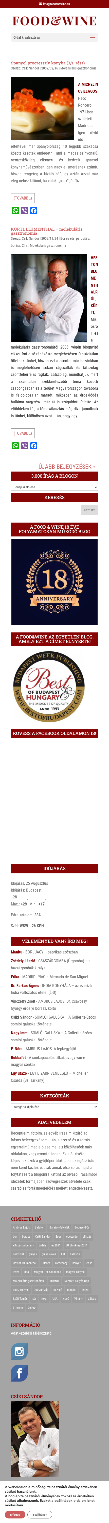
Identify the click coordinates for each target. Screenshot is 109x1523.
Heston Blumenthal (25, 1263)
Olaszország (41, 1290)
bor (15, 1236)
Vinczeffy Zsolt (23, 1001)
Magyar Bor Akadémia (47, 1272)
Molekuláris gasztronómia (78, 68)
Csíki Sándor (30, 68)
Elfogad (15, 1515)
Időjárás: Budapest (26, 890)
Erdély (42, 1245)
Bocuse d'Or (82, 1227)
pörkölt (71, 1290)
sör (34, 1298)
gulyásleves (49, 1254)
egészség (72, 1236)
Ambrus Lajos (21, 1227)
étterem (18, 1307)
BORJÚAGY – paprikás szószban (51, 952)
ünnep (31, 1307)
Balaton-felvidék (59, 1227)
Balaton (39, 1227)
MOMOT (54, 1281)
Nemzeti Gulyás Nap (76, 1281)
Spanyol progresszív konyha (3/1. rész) (48, 62)
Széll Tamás (20, 1298)
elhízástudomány (23, 1245)
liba (26, 1272)
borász (15, 245)
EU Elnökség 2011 (76, 1245)
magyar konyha (75, 1272)
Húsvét (46, 1263)
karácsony (61, 1263)
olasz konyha (21, 1290)
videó (66, 1298)
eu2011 (56, 1245)
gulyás (33, 1254)
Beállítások (39, 1515)
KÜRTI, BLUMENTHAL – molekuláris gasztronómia (46, 231)
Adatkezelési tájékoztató (31, 1333)
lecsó (89, 1263)
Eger (58, 1236)
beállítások (63, 1501)
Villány (78, 1298)
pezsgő (57, 1290)
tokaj (44, 1298)
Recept (85, 1290)
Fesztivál (18, 1254)
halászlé (75, 1254)
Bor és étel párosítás (74, 238)
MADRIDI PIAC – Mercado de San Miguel (55, 976)
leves (16, 1272)
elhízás (87, 1236)
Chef (25, 245)
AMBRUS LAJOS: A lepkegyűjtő (51, 1048)
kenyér (76, 1263)
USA (55, 1298)
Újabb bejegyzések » (67, 466)
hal (63, 1254)
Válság (92, 1298)
